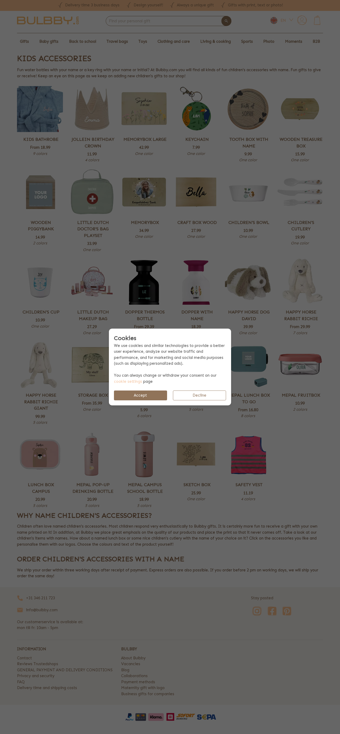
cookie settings (128, 381)
